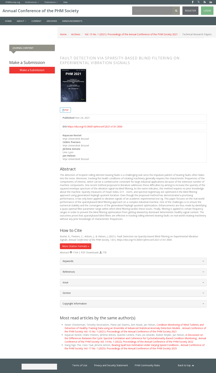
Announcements (72, 21)
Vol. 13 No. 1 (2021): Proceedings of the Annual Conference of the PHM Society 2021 (131, 34)
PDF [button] (67, 110)
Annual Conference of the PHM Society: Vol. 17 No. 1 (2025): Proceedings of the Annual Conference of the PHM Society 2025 (135, 346)
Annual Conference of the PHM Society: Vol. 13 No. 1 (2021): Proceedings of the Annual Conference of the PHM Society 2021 (135, 329)
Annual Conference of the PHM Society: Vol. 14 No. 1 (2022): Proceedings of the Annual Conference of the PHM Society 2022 (135, 340)
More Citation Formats (75, 246)
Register (190, 10)
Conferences (31, 2)
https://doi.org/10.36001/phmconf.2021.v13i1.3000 (95, 126)
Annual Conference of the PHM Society (41, 10)
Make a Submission (32, 70)
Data (65, 2)
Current (36, 21)
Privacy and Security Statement (111, 365)
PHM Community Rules (147, 365)
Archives (52, 21)
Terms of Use (79, 365)
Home (8, 21)
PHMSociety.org (13, 2)
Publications (50, 2)
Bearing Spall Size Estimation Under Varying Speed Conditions (145, 345)
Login (207, 10)
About (21, 21)
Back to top (184, 365)
